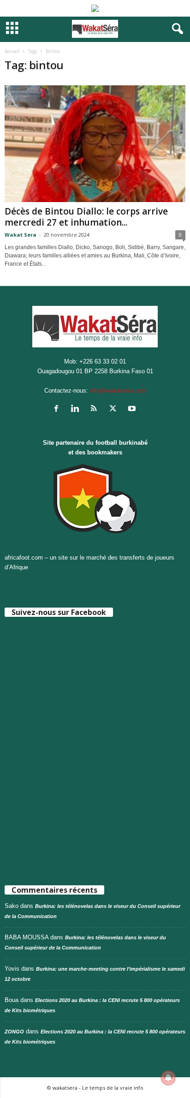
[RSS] (96, 409)
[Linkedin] (77, 409)
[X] (115, 409)
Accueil (12, 51)
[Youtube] (133, 409)
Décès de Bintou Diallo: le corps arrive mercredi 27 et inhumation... (86, 216)
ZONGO (14, 1031)
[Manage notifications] (168, 1077)
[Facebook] (58, 409)
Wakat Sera (20, 234)
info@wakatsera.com (118, 390)
